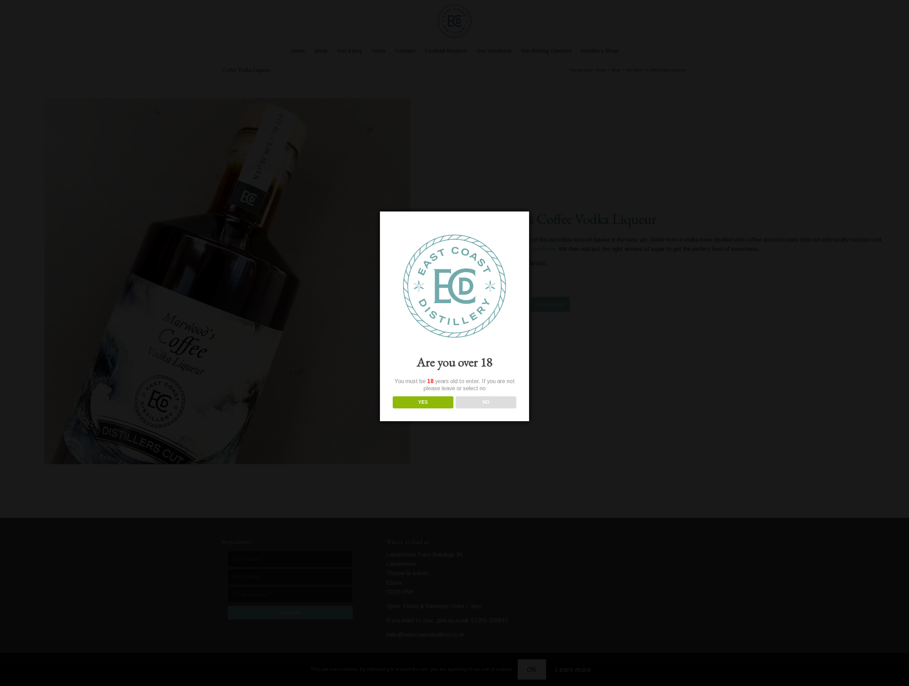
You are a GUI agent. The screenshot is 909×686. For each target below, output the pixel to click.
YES (423, 402)
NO (486, 402)
